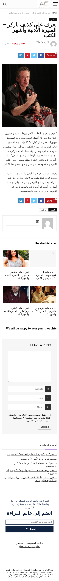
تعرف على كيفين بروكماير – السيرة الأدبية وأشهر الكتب (16, 311)
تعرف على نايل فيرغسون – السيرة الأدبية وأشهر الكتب (46, 275)
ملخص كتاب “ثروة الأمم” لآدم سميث (39, 458)
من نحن (19, 543)
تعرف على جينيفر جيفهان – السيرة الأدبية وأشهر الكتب (17, 275)
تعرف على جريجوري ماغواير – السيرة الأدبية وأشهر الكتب (44, 311)
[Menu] (55, 4)
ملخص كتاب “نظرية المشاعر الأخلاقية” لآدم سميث (32, 454)
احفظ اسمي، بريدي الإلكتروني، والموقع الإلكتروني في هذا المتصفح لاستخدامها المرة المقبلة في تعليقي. (29, 418)
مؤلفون (53, 20)
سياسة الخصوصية (35, 543)
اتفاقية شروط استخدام (29, 546)
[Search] (5, 4)
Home (54, 13)
